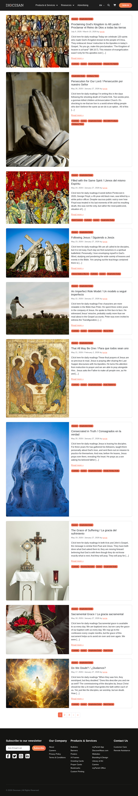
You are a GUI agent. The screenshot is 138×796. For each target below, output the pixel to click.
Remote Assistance (122, 750)
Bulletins (74, 747)
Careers (52, 750)
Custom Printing (77, 771)
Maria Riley (108, 331)
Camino (95, 764)
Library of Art (97, 761)
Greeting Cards (77, 761)
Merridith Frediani (110, 121)
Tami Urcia (108, 650)
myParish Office (99, 768)
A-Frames (75, 757)
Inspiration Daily (86, 19)
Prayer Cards (76, 764)
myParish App (98, 747)
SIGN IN (125, 5)
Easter (74, 19)
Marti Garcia (108, 704)
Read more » (77, 58)
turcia (102, 31)
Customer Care (120, 747)
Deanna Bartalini (87, 567)
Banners (74, 750)
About (51, 747)
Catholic (75, 64)
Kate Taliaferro (109, 385)
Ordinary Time (92, 76)
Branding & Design (100, 757)
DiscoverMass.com (100, 750)
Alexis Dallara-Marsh (80, 274)
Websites (96, 754)
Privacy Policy (55, 754)
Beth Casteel (77, 220)
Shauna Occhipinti (111, 64)
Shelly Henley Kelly (111, 471)
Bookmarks (75, 768)
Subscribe (39, 748)
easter (83, 64)
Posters (74, 754)
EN (100, 5)
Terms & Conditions (57, 757)
